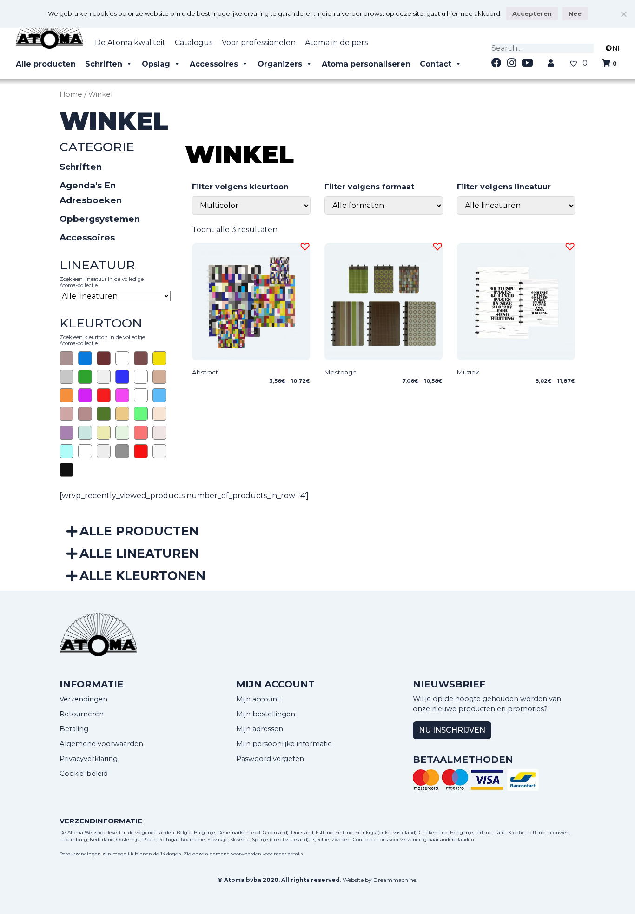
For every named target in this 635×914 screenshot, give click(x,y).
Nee (575, 13)
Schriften (103, 64)
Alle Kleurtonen (142, 575)
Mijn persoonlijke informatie (284, 744)
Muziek (468, 372)
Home (71, 94)
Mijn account (258, 699)
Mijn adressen (259, 729)
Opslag (156, 64)
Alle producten (46, 64)
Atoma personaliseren (366, 64)
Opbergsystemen (100, 218)
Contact (435, 64)
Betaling (74, 729)
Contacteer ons (370, 839)
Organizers (280, 64)
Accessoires (214, 64)
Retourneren (82, 714)
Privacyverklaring (89, 758)
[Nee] (623, 14)
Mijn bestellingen (265, 714)
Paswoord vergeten (270, 758)
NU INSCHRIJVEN (452, 730)
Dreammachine (394, 879)
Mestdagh (340, 372)
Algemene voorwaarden (101, 744)
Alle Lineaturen (139, 553)
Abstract (205, 372)
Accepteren (532, 13)
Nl (615, 48)
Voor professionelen (259, 42)
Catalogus (193, 42)
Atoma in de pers (336, 42)
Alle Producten (139, 531)
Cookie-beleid (84, 773)
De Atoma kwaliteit (130, 42)
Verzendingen (83, 699)
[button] (303, 245)
